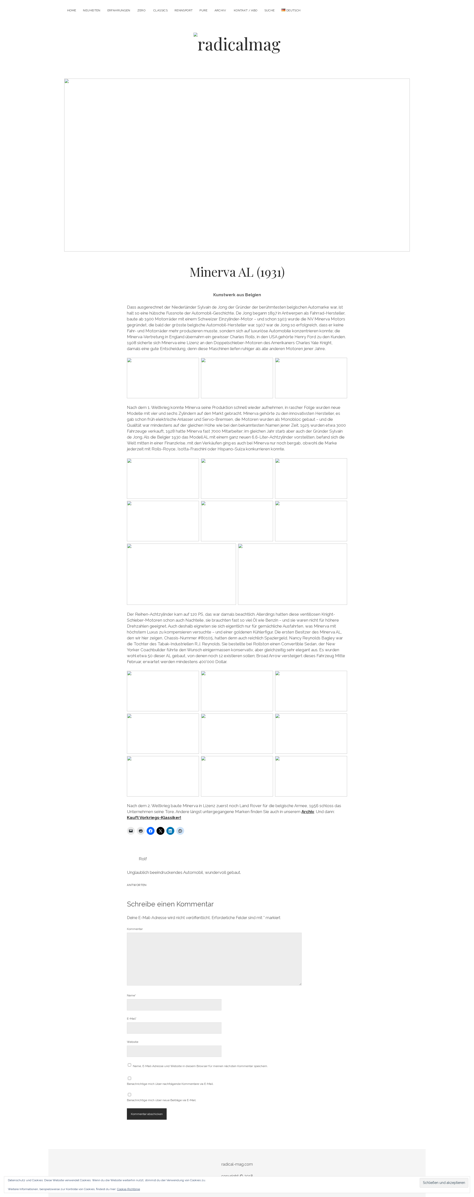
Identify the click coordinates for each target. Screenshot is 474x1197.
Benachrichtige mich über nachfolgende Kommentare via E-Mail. (170, 1084)
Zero (141, 10)
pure (203, 10)
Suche (269, 10)
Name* (131, 995)
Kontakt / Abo (245, 10)
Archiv (220, 10)
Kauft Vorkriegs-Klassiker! (154, 817)
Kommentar (135, 929)
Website (132, 1042)
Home (71, 10)
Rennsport (184, 10)
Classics (160, 10)
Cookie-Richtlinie (128, 1189)
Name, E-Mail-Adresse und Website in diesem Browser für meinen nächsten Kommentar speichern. (200, 1066)
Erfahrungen (118, 10)
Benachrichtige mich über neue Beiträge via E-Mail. (161, 1100)
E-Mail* (132, 1018)
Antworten (136, 885)
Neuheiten (91, 10)
